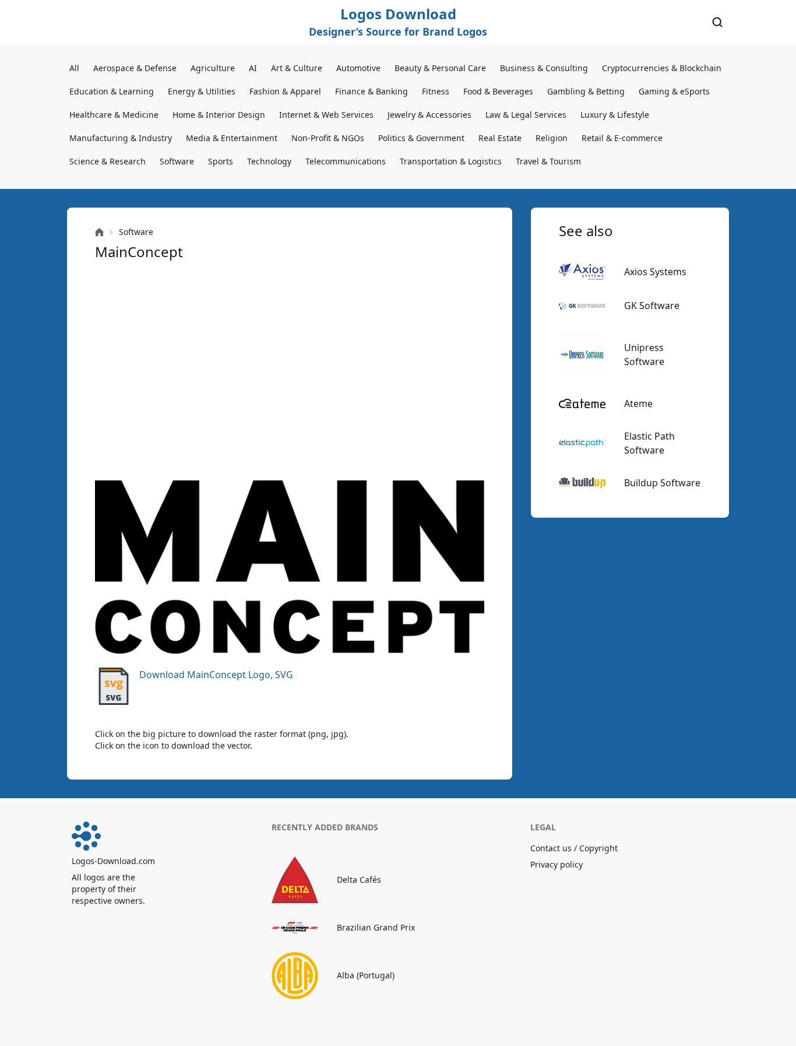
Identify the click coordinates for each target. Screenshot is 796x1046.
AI (253, 67)
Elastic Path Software (649, 443)
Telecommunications (345, 161)
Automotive (358, 67)
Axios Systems (655, 271)
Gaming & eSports (674, 91)
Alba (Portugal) (366, 975)
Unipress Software (644, 354)
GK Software (651, 305)
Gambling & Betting (586, 91)
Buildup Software (662, 482)
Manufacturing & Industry (120, 137)
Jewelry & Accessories (429, 114)
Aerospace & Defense (135, 67)
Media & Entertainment (231, 137)
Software (177, 161)
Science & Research (107, 161)
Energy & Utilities (201, 91)
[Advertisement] (289, 370)
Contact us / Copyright (574, 848)
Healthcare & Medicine (114, 114)
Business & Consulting (544, 67)
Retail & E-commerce (622, 137)
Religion (552, 137)
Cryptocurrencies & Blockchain (661, 67)
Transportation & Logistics (451, 161)
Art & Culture (296, 67)
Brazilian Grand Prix (376, 927)
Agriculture (213, 67)
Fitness (435, 91)
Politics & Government (421, 137)
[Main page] (99, 232)
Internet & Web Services (326, 114)
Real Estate (500, 137)
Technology (269, 161)
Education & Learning (111, 91)
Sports (220, 161)
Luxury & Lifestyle (614, 114)
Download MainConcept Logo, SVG (216, 674)
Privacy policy (556, 864)
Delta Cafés (359, 879)
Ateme (638, 403)
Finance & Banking (371, 91)
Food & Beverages (498, 91)
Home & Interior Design (218, 114)
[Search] (717, 22)
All (74, 67)
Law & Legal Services (525, 114)
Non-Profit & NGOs (327, 137)
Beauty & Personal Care (440, 67)
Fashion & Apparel (285, 91)
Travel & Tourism (548, 161)
